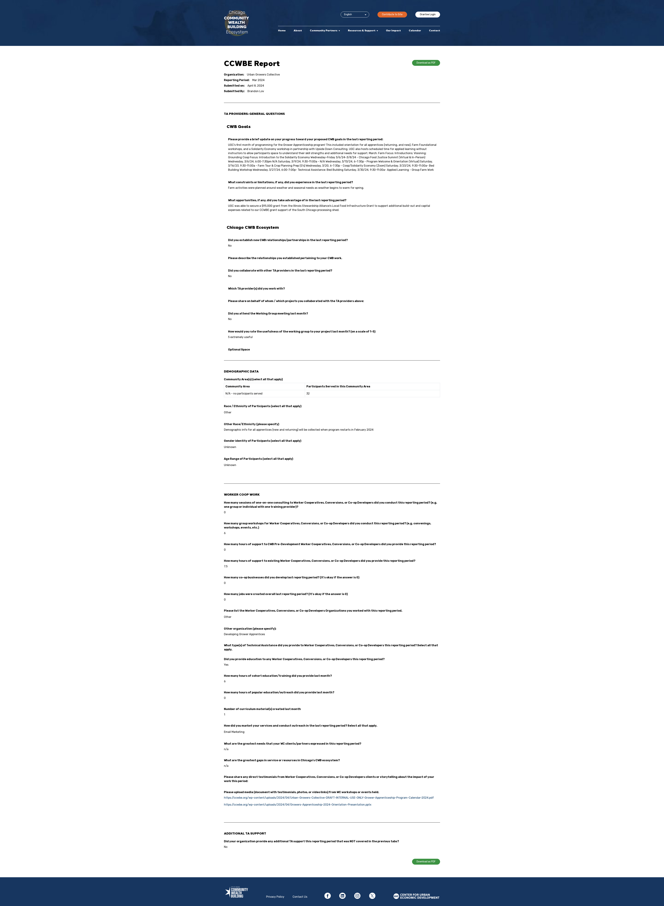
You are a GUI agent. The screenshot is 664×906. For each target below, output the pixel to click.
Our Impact (393, 30)
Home (282, 30)
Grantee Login (428, 14)
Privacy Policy (275, 896)
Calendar (415, 30)
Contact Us (300, 896)
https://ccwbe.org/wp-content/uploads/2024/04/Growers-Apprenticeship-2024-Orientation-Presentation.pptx (297, 804)
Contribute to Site (392, 14)
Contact (434, 30)
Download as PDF (426, 62)
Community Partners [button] (323, 30)
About (298, 30)
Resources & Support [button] (361, 30)
